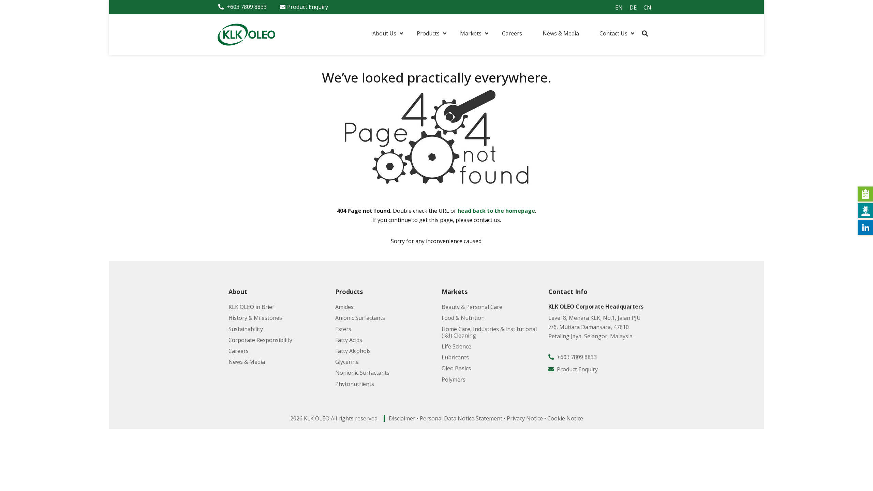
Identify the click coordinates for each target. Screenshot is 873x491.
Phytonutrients (354, 384)
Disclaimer (402, 418)
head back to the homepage (496, 210)
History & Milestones (255, 318)
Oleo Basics (456, 368)
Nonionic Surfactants (362, 372)
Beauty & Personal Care (472, 307)
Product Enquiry (307, 7)
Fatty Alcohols (353, 351)
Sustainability (245, 329)
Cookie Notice (565, 418)
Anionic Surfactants (360, 318)
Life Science (456, 346)
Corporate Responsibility (260, 340)
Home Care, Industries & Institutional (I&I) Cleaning (489, 332)
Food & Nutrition (463, 318)
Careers (238, 351)
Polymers (453, 379)
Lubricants (455, 357)
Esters (343, 329)
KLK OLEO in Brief (251, 307)
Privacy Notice (525, 418)
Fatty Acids (348, 340)
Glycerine (347, 362)
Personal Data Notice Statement (461, 418)
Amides (344, 307)
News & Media (246, 362)
